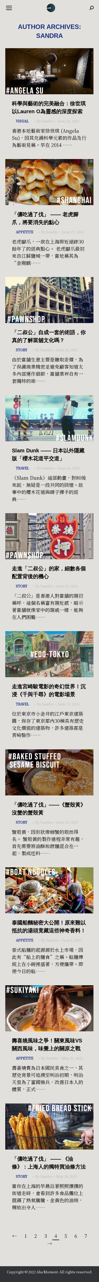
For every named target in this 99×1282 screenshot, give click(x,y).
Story (21, 349)
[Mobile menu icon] (9, 8)
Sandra (49, 35)
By (45, 120)
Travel (22, 468)
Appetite (24, 231)
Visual (22, 120)
